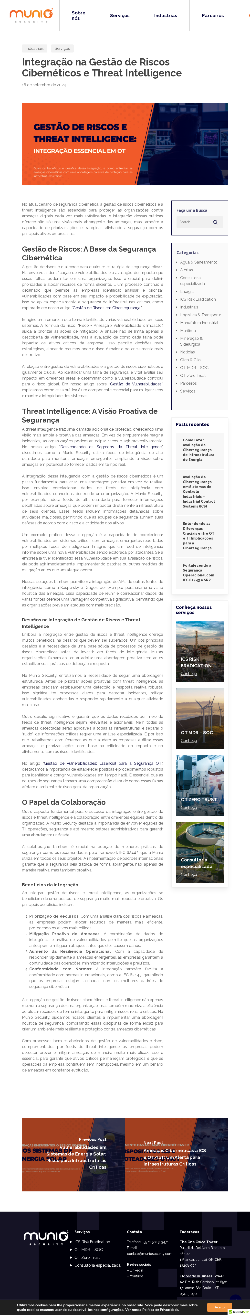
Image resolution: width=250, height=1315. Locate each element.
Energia (187, 291)
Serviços (62, 48)
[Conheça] (199, 651)
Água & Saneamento (199, 262)
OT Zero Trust (193, 375)
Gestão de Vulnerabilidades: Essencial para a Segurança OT (103, 763)
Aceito (220, 1307)
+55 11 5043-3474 (155, 1242)
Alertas (186, 270)
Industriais (35, 48)
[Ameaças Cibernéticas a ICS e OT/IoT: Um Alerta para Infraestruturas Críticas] (176, 1154)
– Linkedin (135, 1270)
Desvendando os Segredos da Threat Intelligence (111, 447)
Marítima (188, 330)
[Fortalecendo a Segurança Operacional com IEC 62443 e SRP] (200, 573)
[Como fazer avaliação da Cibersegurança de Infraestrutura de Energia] (200, 451)
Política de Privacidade (160, 1309)
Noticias (187, 352)
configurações (111, 1309)
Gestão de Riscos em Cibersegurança (106, 308)
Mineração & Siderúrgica (191, 341)
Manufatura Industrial (199, 322)
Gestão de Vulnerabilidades (136, 384)
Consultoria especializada (192, 281)
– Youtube (135, 1276)
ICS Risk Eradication (198, 299)
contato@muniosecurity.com (149, 1254)
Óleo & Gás (190, 360)
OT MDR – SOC (194, 367)
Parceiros (188, 383)
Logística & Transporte (200, 315)
